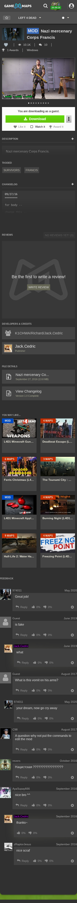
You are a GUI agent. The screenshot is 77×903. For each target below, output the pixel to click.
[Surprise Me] (65, 18)
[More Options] (68, 119)
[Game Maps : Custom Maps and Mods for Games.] (18, 5)
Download (37, 119)
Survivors (12, 170)
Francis (32, 170)
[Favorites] (6, 18)
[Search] (45, 5)
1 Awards (12, 50)
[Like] (6, 44)
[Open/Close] (72, 139)
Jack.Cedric (25, 346)
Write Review (38, 287)
